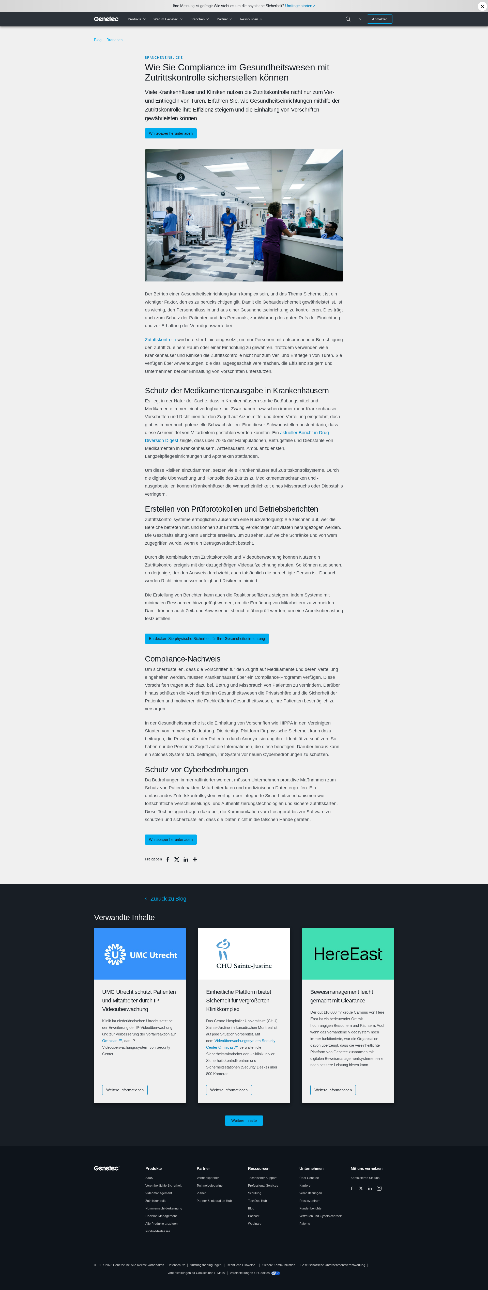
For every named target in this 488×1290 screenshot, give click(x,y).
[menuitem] (136, 19)
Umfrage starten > (300, 6)
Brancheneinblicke (164, 57)
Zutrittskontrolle (160, 339)
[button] (125, 1090)
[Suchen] (348, 19)
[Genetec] (107, 19)
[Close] (482, 6)
